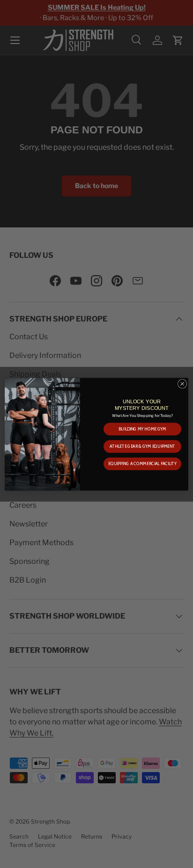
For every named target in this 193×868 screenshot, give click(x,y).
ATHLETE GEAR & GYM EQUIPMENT (142, 446)
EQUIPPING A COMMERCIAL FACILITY (142, 463)
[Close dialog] (182, 383)
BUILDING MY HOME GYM (142, 428)
